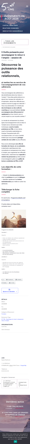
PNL (4, 319)
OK (15, 441)
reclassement (20, 319)
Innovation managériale (13, 31)
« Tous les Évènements (10, 42)
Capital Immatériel (10, 25)
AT (2, 319)
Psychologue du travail (11, 319)
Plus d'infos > (20, 408)
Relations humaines (11, 28)
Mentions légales (15, 431)
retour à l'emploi (5, 320)
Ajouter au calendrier (9, 291)
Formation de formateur (23, 384)
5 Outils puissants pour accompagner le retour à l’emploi (9, 383)
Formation (4, 314)
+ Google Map (23, 365)
